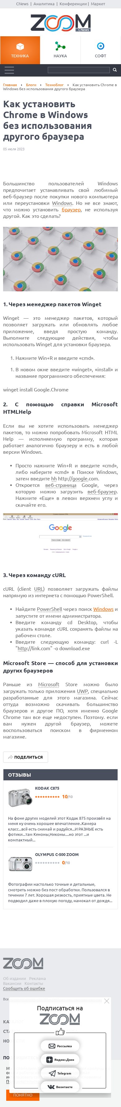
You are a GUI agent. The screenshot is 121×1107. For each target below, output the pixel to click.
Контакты (34, 983)
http (22, 648)
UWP (82, 691)
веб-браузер (102, 491)
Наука (60, 56)
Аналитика (44, 4)
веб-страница (60, 485)
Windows (62, 203)
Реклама (37, 978)
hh (54, 478)
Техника (20, 56)
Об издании (14, 978)
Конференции (73, 4)
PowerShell (49, 609)
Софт (100, 56)
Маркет (98, 4)
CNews (22, 4)
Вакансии (12, 983)
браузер (71, 209)
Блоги (31, 85)
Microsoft (48, 684)
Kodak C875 (47, 788)
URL (38, 589)
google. (80, 478)
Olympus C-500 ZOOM (57, 854)
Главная (10, 85)
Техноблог (54, 85)
